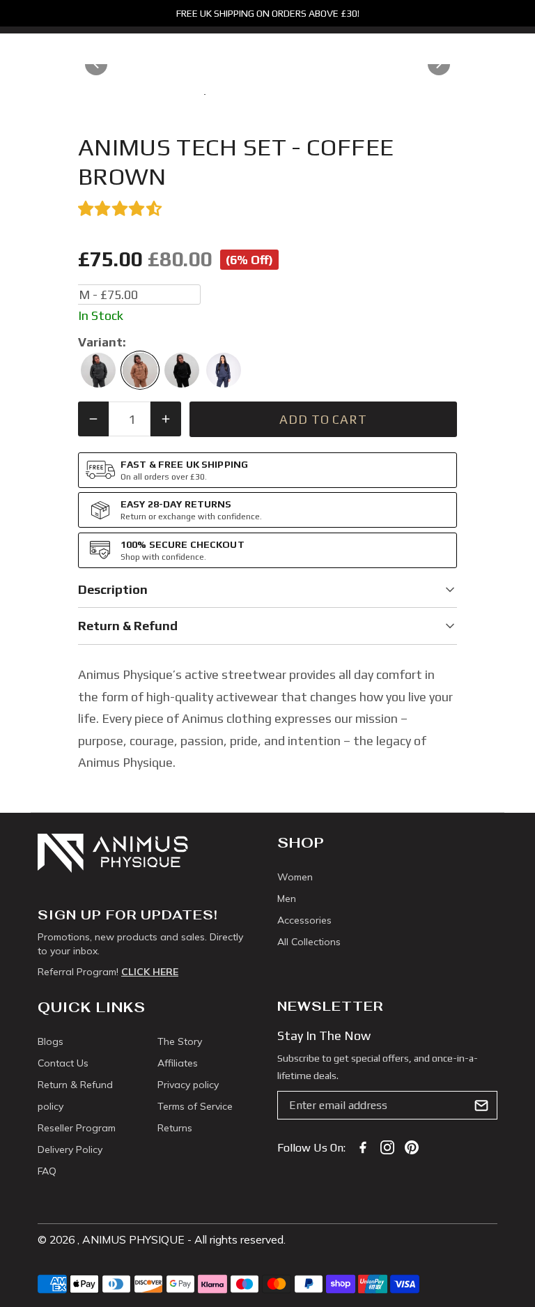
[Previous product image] (96, 64)
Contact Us (63, 1063)
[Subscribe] (481, 1106)
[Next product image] (439, 64)
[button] (267, 209)
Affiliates (177, 1063)
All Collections (309, 941)
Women (295, 877)
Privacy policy (188, 1084)
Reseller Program (77, 1128)
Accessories (304, 920)
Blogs (50, 1041)
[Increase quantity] (165, 419)
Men (286, 898)
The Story (179, 1041)
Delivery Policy (70, 1149)
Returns (174, 1128)
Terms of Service (195, 1106)
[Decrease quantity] (93, 419)
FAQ (47, 1171)
